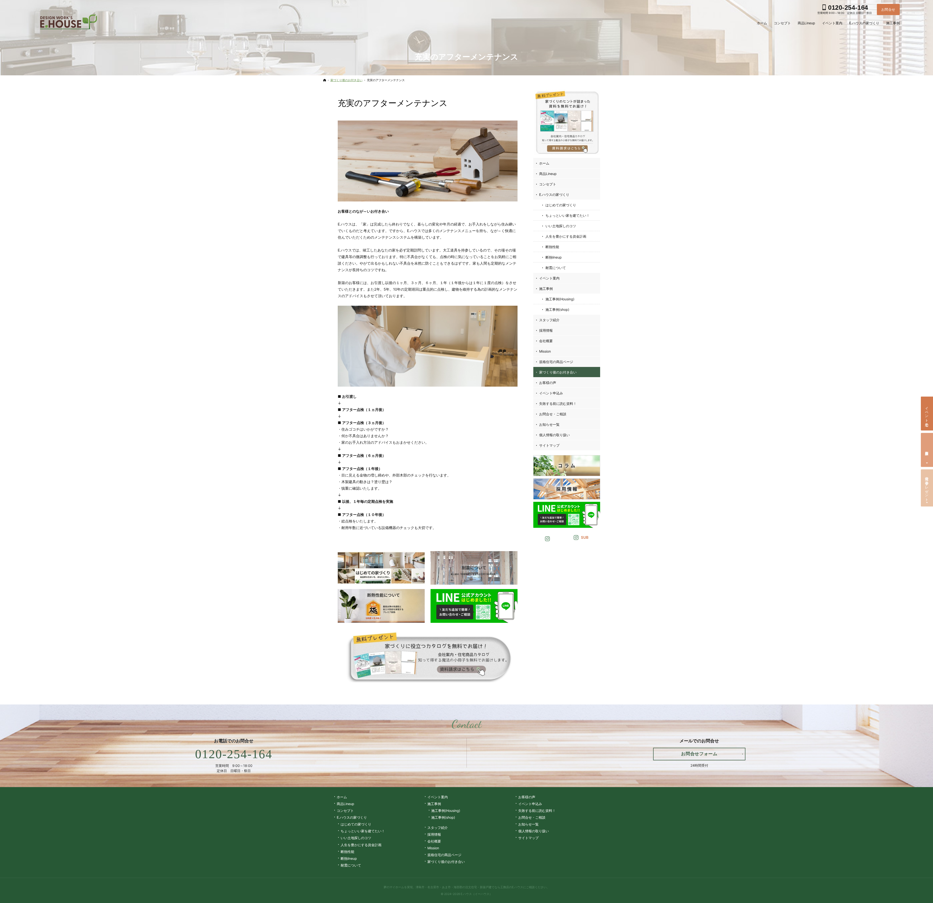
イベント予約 (927, 412)
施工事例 (546, 289)
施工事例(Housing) (559, 299)
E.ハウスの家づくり (554, 194)
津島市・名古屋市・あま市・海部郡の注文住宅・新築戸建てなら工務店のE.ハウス (469, 887)
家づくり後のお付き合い (558, 372)
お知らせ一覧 (549, 424)
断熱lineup (553, 257)
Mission (545, 351)
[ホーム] (324, 80)
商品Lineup (548, 174)
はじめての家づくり (560, 205)
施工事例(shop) (557, 309)
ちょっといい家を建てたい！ (567, 215)
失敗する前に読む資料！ (558, 403)
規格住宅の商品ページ (556, 362)
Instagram (547, 538)
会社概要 (546, 341)
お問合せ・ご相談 (552, 414)
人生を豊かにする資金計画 (565, 236)
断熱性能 (552, 247)
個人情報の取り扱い (554, 435)
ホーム (544, 163)
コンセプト (547, 184)
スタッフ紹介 (549, 320)
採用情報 (546, 330)
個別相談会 (927, 449)
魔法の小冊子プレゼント (927, 487)
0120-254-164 (234, 754)
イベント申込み (551, 393)
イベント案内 (549, 278)
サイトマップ (549, 445)
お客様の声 (547, 383)
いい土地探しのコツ (560, 226)
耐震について (555, 268)
